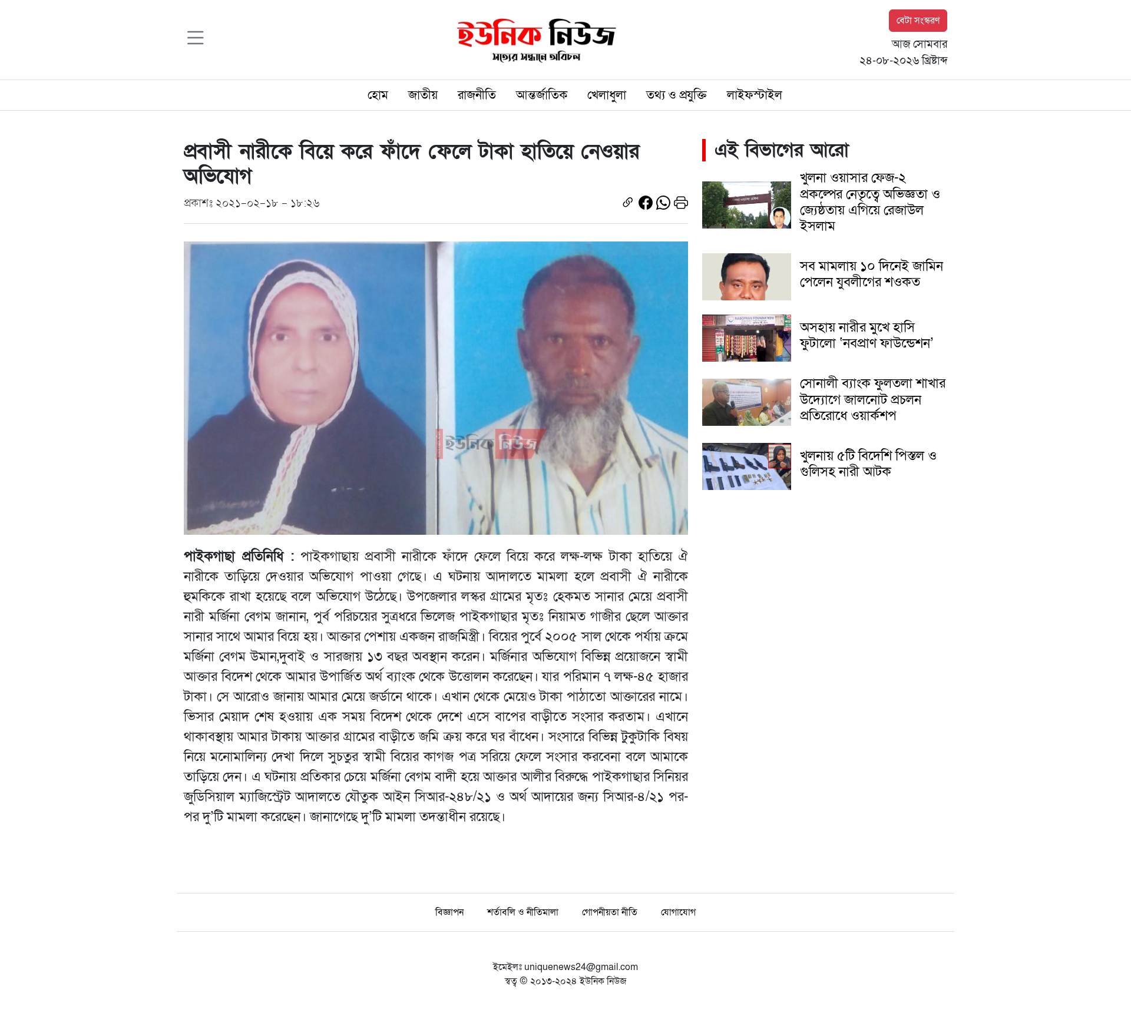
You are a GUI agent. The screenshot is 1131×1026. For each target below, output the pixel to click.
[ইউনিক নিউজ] (533, 38)
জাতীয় (423, 95)
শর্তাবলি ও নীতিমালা (522, 912)
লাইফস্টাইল (754, 95)
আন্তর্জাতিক (541, 95)
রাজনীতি (477, 95)
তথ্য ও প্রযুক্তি (676, 95)
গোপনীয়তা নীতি (609, 912)
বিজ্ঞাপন (449, 912)
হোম (378, 95)
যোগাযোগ (678, 912)
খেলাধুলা (606, 95)
